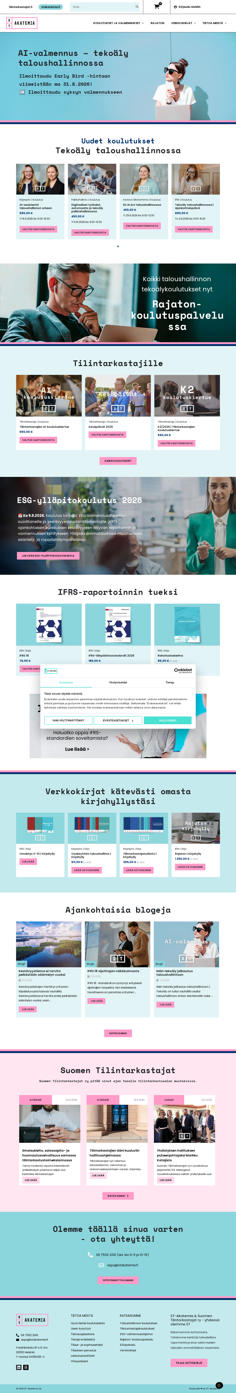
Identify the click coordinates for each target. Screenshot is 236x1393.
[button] (20, 7)
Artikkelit (36, 1100)
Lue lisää (28, 861)
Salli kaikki (167, 720)
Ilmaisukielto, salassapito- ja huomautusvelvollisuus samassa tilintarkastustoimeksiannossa (49, 1155)
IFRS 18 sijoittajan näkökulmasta (113, 971)
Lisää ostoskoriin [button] (86, 870)
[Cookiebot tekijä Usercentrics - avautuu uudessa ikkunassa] (177, 671)
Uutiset (169, 1100)
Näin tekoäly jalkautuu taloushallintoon (174, 973)
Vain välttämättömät (68, 720)
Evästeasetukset (116, 720)
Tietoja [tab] (170, 682)
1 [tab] (118, 246)
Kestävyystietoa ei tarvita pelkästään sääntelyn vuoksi (42, 973)
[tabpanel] (40, 201)
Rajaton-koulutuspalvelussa (177, 315)
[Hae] (137, 6)
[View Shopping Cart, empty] (156, 6)
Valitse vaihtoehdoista (38, 229)
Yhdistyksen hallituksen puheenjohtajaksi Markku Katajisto (177, 1155)
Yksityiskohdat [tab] (118, 682)
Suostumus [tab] (66, 682)
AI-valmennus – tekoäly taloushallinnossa (73, 58)
